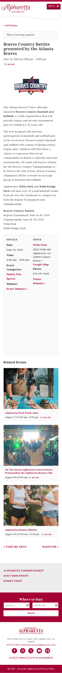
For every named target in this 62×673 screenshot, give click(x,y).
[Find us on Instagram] (23, 650)
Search (31, 612)
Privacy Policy (47, 668)
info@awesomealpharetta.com (39, 644)
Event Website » (16, 288)
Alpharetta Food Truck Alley (21, 412)
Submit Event (12, 580)
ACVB (12, 657)
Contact (22, 657)
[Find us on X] (31, 650)
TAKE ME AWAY (15, 546)
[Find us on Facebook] (14, 650)
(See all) (10, 64)
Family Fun (13, 274)
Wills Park (40, 245)
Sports (10, 278)
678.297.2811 (13, 644)
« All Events (10, 25)
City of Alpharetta (41, 657)
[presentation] (31, 388)
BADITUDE (50, 546)
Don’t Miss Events (15, 575)
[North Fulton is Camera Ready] (47, 650)
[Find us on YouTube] (39, 650)
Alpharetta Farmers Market (21, 529)
